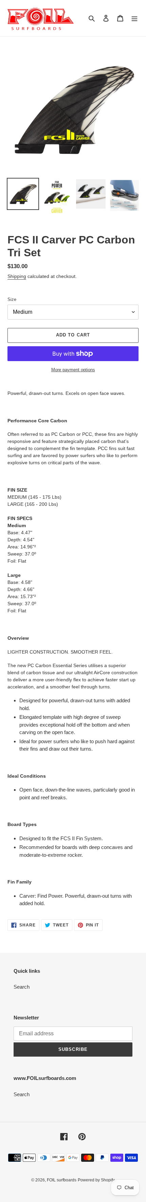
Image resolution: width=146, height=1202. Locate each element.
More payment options (73, 369)
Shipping (16, 276)
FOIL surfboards (61, 1180)
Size (11, 299)
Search (22, 987)
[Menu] (134, 18)
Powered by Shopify (96, 1180)
